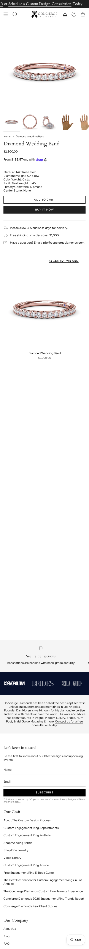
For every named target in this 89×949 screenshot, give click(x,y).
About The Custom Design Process (27, 820)
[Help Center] (64, 14)
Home (7, 136)
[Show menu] (5, 14)
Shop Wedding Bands (17, 843)
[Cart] (83, 14)
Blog (6, 936)
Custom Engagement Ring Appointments (31, 828)
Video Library (12, 858)
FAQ (6, 944)
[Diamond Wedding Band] (44, 308)
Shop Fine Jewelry (15, 850)
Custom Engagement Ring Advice (26, 865)
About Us (9, 929)
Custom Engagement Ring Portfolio (27, 835)
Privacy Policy (67, 799)
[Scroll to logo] (14, 683)
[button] (14, 14)
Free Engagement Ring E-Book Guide (28, 873)
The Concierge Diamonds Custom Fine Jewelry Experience (43, 891)
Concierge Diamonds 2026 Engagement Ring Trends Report (43, 899)
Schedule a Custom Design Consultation (40, 3)
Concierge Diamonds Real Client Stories (30, 906)
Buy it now (44, 209)
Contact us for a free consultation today (57, 723)
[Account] (73, 14)
